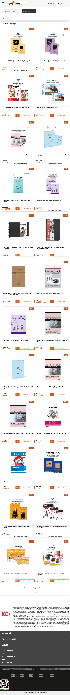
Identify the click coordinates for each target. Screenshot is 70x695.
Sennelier (55, 623)
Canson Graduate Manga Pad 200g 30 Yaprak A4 (52, 433)
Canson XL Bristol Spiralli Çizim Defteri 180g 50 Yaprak (16, 527)
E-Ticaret (29, 692)
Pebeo (62, 623)
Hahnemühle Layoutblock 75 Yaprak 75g (49, 200)
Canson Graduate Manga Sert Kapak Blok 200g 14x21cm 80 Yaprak (51, 248)
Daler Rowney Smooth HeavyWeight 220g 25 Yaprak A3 (18, 434)
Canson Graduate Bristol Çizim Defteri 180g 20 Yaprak (51, 574)
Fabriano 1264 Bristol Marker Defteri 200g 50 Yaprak (52, 480)
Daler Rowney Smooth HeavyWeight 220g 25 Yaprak (18, 154)
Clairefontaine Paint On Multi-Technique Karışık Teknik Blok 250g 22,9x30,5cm (17, 294)
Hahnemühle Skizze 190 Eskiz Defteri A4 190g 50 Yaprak (16, 201)
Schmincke (46, 622)
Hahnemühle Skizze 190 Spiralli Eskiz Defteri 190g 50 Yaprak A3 (18, 387)
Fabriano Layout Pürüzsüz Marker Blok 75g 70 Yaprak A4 (16, 480)
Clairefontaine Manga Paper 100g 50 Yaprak (16, 107)
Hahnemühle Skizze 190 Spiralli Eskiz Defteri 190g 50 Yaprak (52, 155)
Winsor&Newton (21, 623)
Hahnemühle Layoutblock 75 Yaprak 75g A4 (16, 340)
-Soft (25, 692)
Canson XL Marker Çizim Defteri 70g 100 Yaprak (51, 61)
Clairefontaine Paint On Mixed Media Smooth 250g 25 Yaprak (52, 527)
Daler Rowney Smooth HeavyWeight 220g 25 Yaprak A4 (52, 387)
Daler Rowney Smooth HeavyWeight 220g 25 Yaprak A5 (52, 341)
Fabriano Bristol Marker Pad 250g (47, 107)
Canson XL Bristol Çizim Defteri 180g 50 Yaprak (16, 61)
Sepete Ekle (61, 69)
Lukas (53, 622)
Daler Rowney (32, 623)
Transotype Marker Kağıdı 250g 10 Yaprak (15, 573)
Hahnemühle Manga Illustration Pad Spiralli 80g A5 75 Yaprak (18, 248)
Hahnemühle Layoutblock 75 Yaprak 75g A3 (50, 293)
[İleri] (41, 592)
